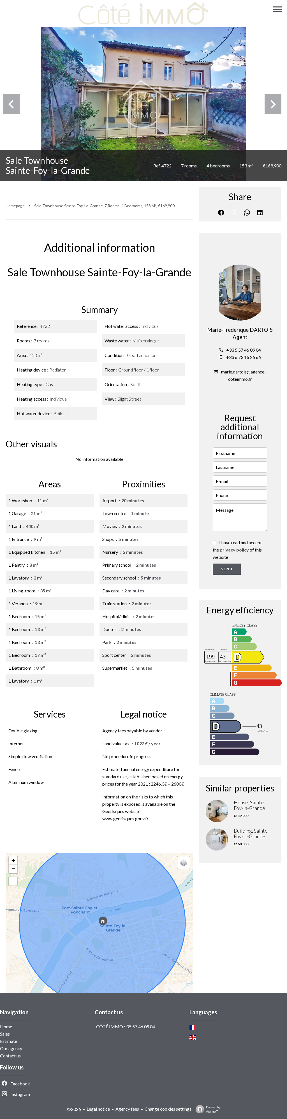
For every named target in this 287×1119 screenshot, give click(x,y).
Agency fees (127, 1108)
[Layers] (183, 862)
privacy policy (234, 549)
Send (227, 569)
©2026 (74, 1109)
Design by (213, 1109)
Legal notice (98, 1108)
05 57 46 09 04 (140, 1026)
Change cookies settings (168, 1108)
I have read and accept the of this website (237, 550)
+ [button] (13, 860)
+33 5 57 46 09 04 (243, 349)
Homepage (15, 205)
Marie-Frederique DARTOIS (240, 330)
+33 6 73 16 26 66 (243, 357)
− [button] (13, 868)
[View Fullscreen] (13, 881)
